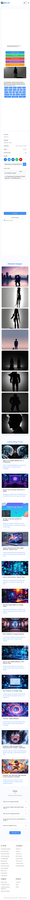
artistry (22, 96)
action (24, 89)
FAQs (17, 887)
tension (17, 92)
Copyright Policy (20, 865)
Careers (18, 851)
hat (13, 94)
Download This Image (15, 52)
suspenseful (7, 94)
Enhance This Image (15, 58)
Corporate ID (4, 875)
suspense (6, 92)
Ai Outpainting (4, 858)
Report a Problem (5, 891)
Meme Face (4, 870)
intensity (15, 96)
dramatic (14, 89)
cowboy (23, 87)
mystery (14, 87)
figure (20, 92)
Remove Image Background (15, 61)
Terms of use (19, 861)
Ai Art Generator (5, 851)
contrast (23, 92)
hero (18, 89)
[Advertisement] (15, 26)
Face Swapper (4, 868)
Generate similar (15, 217)
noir (13, 92)
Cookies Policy (19, 863)
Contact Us (18, 853)
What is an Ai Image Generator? (11, 801)
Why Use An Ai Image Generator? (11, 813)
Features (18, 882)
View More (14, 832)
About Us (18, 849)
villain (21, 89)
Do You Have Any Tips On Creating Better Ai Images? (14, 819)
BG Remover (4, 861)
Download (15, 213)
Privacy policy (19, 858)
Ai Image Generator (5, 849)
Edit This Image (15, 55)
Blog (17, 884)
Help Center (4, 882)
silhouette (6, 87)
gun (11, 94)
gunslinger (19, 87)
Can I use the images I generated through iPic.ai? (13, 807)
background (23, 94)
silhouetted (18, 94)
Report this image (9, 220)
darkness (10, 89)
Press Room (19, 856)
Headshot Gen (4, 863)
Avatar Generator (5, 853)
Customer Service (5, 884)
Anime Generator (5, 856)
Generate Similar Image (14, 64)
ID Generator (4, 873)
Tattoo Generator (5, 865)
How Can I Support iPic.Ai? (10, 825)
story (8, 96)
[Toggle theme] (25, 2)
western (6, 89)
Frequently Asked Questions (5, 887)
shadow (10, 87)
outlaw (10, 92)
